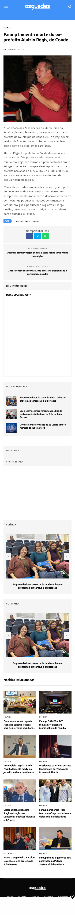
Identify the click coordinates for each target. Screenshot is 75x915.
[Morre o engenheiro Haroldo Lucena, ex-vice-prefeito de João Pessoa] (19, 838)
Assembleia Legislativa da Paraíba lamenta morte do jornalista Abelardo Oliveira (18, 769)
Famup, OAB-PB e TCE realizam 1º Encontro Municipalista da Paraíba (52, 724)
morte (36, 221)
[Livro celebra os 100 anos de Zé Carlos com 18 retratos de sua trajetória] (11, 428)
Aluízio (19, 221)
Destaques (8, 853)
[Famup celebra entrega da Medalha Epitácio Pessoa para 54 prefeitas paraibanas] (19, 702)
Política (7, 28)
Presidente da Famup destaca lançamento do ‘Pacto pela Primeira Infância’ (55, 769)
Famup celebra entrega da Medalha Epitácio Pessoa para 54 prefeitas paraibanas (19, 724)
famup (28, 221)
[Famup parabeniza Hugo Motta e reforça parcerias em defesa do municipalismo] (55, 790)
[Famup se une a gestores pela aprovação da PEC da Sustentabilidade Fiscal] (55, 838)
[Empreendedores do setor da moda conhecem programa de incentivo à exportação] (11, 401)
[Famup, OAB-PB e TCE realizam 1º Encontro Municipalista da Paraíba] (55, 702)
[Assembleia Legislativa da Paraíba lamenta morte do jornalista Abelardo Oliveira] (19, 746)
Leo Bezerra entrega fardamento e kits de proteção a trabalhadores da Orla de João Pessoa (41, 414)
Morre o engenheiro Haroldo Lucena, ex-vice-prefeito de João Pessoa (19, 861)
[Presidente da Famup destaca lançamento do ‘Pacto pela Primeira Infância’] (55, 746)
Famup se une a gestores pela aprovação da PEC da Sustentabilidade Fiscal (55, 861)
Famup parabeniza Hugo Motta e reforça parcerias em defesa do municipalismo (55, 813)
